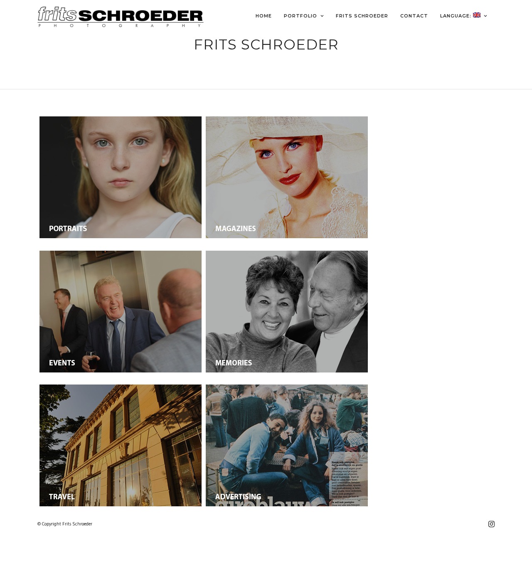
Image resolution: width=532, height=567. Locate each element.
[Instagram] (491, 524)
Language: (456, 16)
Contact (414, 16)
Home (264, 16)
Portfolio (300, 16)
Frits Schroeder (362, 16)
